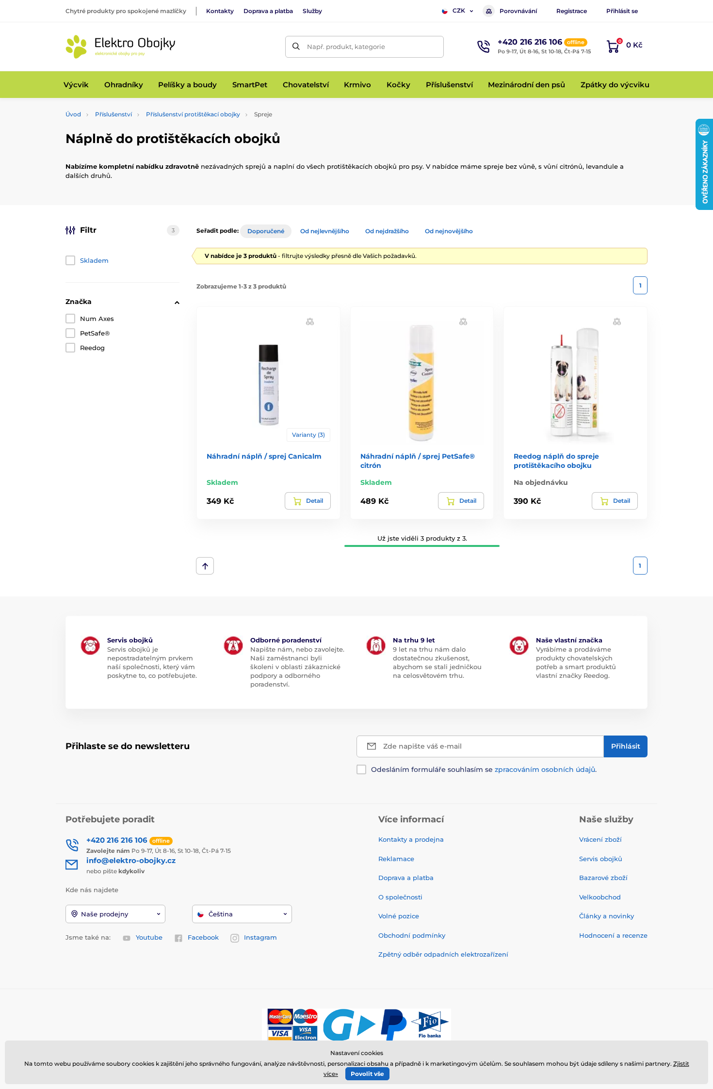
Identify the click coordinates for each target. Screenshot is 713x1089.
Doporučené (265, 231)
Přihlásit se (622, 11)
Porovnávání (518, 11)
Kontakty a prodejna (411, 839)
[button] (310, 321)
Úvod (73, 114)
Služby (312, 11)
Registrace (571, 11)
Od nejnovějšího (449, 231)
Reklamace (396, 859)
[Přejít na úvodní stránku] (121, 47)
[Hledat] (296, 47)
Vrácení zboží (600, 839)
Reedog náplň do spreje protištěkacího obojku (556, 460)
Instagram (260, 937)
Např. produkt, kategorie (346, 46)
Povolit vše (367, 1073)
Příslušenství (113, 114)
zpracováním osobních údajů (545, 769)
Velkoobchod (600, 897)
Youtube (149, 937)
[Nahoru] (204, 566)
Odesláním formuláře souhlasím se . (484, 769)
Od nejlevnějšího (324, 231)
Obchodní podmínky (411, 935)
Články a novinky (606, 916)
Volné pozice (398, 916)
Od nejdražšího (387, 231)
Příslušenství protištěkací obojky (193, 114)
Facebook (203, 937)
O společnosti (400, 897)
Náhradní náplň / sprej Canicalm (264, 456)
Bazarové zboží (603, 877)
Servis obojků (600, 859)
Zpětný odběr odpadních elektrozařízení (443, 954)
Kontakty (220, 11)
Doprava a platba (268, 11)
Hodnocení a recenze (613, 935)
